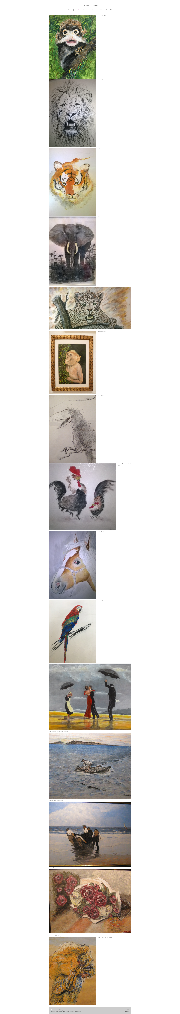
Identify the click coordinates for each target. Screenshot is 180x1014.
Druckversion (55, 1010)
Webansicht (126, 1011)
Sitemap (61, 1010)
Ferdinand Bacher (90, 5)
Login (128, 1009)
